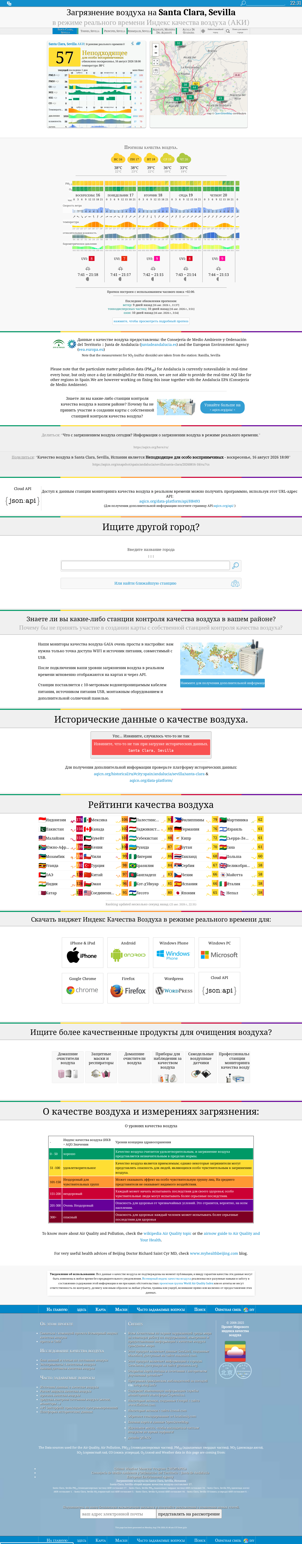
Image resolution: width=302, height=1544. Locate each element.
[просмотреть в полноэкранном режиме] (138, 43)
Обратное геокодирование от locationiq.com (162, 1416)
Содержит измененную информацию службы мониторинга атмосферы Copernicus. (163, 1393)
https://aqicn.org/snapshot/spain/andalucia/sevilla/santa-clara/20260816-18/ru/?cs (151, 464)
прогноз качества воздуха (60, 1395)
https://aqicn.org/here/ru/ (151, 447)
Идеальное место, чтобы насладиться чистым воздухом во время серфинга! (163, 1430)
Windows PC (219, 943)
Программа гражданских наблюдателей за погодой (167, 1381)
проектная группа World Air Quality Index (186, 1283)
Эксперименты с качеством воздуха (68, 1364)
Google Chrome (82, 978)
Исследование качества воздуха (72, 1350)
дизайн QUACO (139, 1437)
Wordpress (173, 978)
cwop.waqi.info (144, 1385)
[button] (194, 90)
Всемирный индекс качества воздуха (167, 1278)
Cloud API (219, 977)
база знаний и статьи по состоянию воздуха (74, 1360)
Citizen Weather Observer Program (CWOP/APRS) (150, 1468)
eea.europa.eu (91, 349)
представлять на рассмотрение (189, 1513)
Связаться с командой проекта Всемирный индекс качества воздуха (79, 1335)
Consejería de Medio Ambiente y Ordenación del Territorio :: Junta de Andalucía (150, 1473)
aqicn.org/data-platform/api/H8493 (169, 501)
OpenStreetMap (223, 113)
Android (128, 943)
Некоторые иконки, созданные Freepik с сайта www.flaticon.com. (163, 1402)
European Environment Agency (150, 1477)
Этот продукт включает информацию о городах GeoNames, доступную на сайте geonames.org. (165, 1363)
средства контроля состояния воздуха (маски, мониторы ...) (75, 1401)
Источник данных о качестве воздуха (69, 1387)
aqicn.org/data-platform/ (151, 780)
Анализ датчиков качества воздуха (67, 1368)
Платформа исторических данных (66, 1412)
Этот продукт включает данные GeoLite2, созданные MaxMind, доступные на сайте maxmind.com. (168, 1353)
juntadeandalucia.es (158, 344)
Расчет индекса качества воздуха (65, 1391)
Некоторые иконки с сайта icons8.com (157, 1410)
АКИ (66, 44)
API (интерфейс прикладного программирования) (79, 1407)
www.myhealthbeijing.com (214, 1253)
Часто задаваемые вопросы (67, 1377)
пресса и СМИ (50, 1341)
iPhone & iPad (82, 943)
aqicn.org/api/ (224, 506)
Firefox (128, 978)
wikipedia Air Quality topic (167, 1233)
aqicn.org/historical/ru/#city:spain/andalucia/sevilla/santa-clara (149, 773)
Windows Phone (173, 943)
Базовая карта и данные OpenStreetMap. (158, 1422)
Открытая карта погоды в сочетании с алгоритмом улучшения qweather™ (167, 1373)
